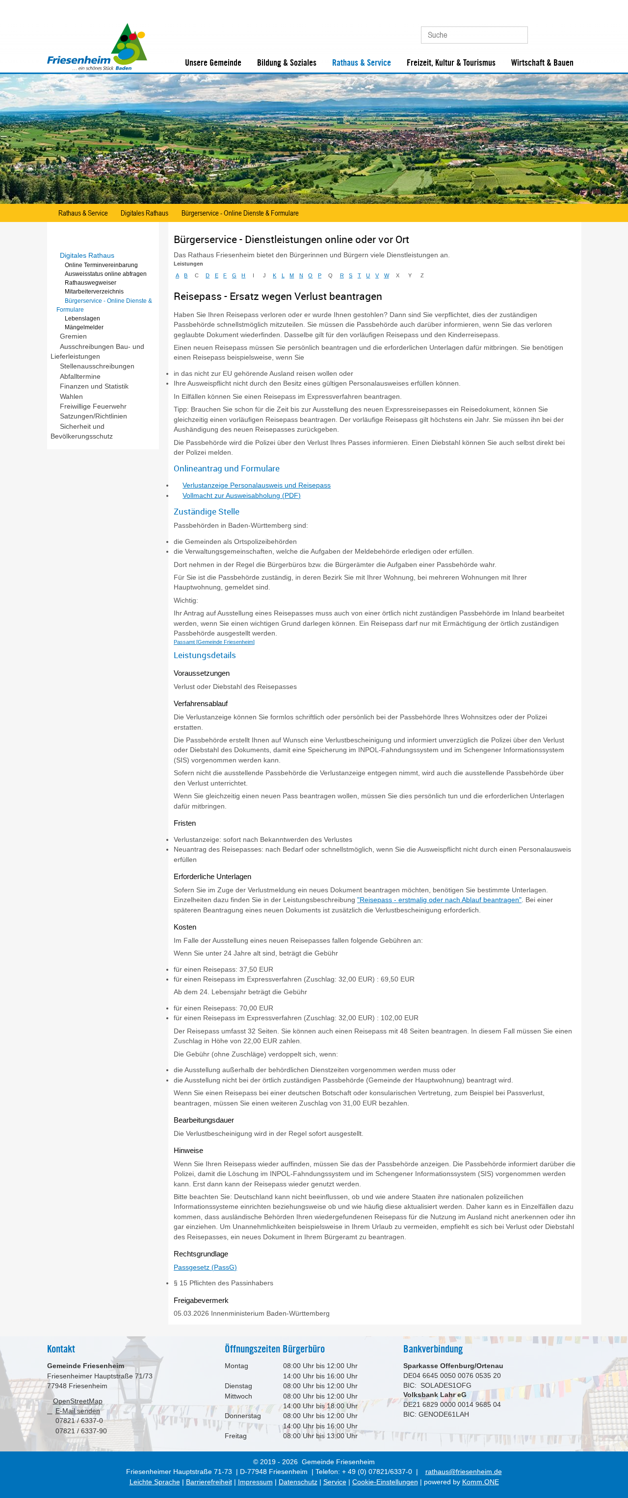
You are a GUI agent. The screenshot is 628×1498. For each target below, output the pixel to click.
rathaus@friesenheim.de (463, 1471)
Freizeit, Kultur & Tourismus (451, 62)
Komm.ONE (480, 1482)
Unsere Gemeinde (213, 62)
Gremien (73, 336)
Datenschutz (298, 1482)
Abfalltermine (80, 376)
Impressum (255, 1482)
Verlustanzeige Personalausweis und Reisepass (257, 485)
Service (334, 1482)
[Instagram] (571, 31)
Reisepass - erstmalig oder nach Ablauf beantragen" (441, 900)
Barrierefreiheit (209, 1482)
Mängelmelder (84, 327)
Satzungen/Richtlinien (93, 416)
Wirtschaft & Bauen (542, 62)
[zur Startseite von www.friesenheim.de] (97, 68)
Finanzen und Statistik (94, 386)
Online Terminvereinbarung (101, 265)
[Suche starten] (516, 35)
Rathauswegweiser (90, 282)
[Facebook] (555, 31)
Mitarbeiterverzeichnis (94, 291)
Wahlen (71, 396)
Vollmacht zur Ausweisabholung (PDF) (242, 495)
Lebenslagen (82, 318)
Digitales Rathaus (144, 213)
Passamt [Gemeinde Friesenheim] (214, 642)
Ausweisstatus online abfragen (106, 273)
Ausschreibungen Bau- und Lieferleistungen (97, 351)
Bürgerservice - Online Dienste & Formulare (240, 213)
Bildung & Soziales (286, 62)
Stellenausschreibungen (97, 366)
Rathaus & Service (361, 62)
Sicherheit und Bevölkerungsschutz (82, 431)
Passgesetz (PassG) (205, 1267)
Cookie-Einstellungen (385, 1482)
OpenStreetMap (78, 1401)
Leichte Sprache (155, 1482)
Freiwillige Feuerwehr (93, 406)
